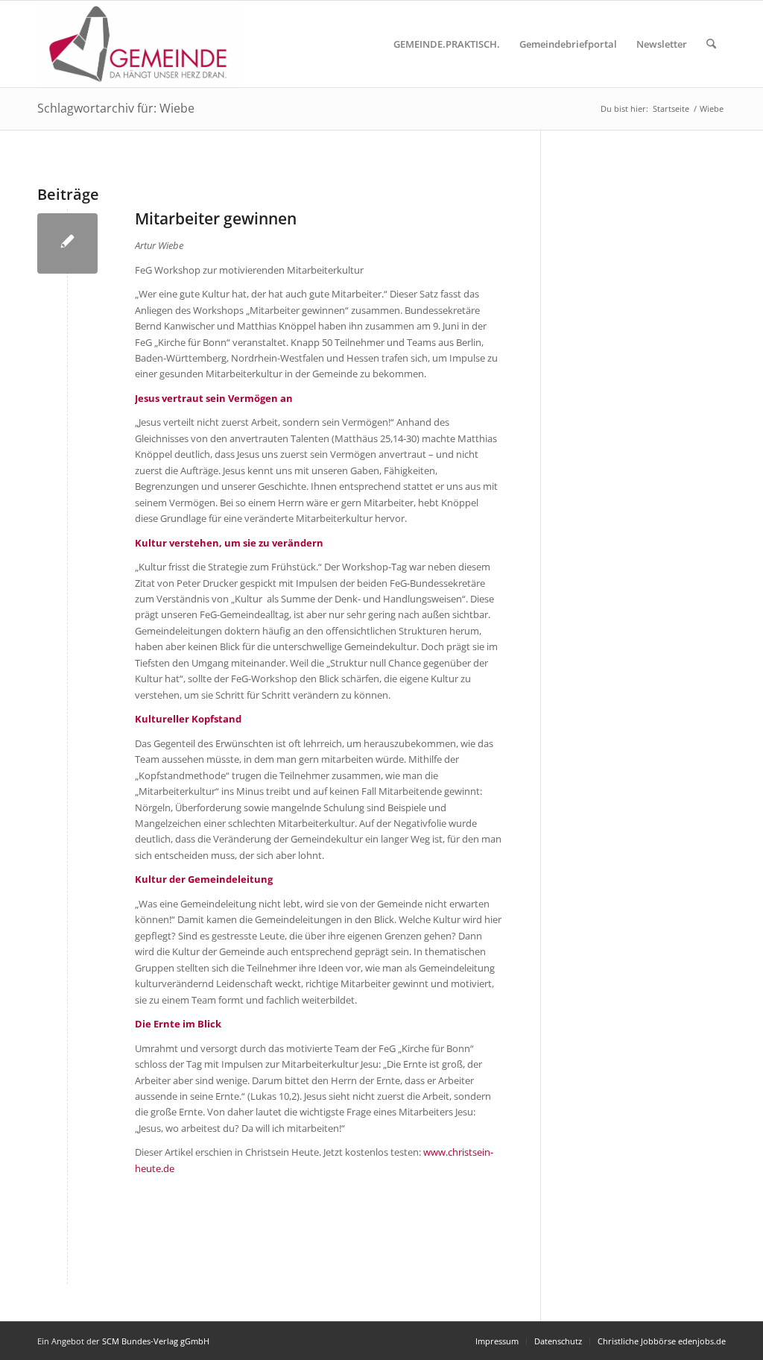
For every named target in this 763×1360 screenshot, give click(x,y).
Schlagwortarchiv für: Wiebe (115, 108)
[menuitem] (447, 44)
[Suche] (711, 44)
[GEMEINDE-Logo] (138, 44)
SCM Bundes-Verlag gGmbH (155, 1341)
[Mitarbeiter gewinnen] (67, 243)
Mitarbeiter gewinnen (216, 218)
